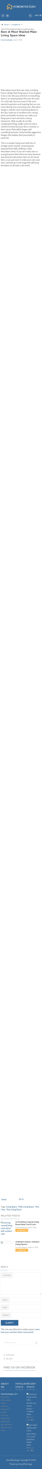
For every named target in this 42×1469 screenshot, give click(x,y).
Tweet (3, 1199)
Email (5, 1307)
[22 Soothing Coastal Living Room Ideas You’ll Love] (7, 1228)
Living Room (21, 1230)
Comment (6, 1275)
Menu (37, 15)
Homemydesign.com (9, 1394)
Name (5, 1300)
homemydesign (6, 40)
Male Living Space (26, 1207)
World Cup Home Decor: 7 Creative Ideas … (31, 1409)
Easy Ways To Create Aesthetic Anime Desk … (31, 1440)
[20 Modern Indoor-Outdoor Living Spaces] (7, 1250)
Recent (9, 1359)
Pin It (21, 1199)
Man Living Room (14, 1209)
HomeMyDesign (25, 1464)
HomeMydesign (13, 1460)
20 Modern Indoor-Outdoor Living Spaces (27, 1243)
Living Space (11, 1207)
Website (6, 1315)
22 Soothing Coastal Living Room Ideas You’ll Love (27, 1223)
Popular (10, 1355)
